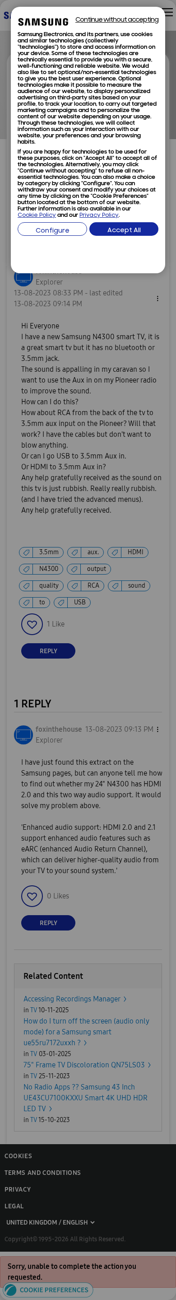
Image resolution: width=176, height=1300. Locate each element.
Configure (52, 231)
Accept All (124, 230)
